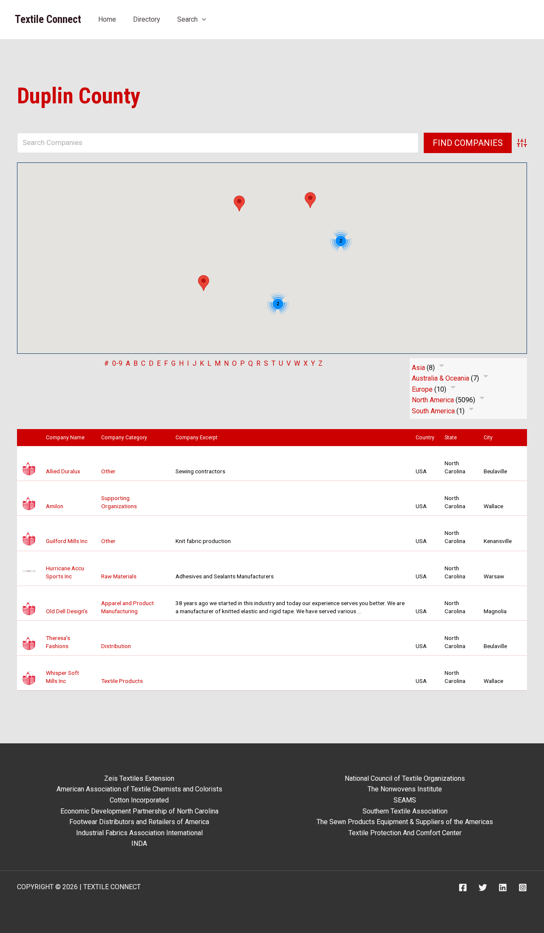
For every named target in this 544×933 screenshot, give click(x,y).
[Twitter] (483, 887)
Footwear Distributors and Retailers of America (139, 822)
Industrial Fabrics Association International (139, 833)
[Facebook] (463, 887)
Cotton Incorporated (139, 800)
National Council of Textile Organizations (405, 778)
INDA (139, 843)
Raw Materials (118, 576)
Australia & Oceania (440, 378)
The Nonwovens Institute (405, 789)
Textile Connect (48, 19)
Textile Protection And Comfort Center (405, 833)
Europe (422, 389)
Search (187, 19)
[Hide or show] (441, 367)
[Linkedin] (503, 887)
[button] (202, 19)
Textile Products (122, 680)
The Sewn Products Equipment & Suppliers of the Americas (405, 822)
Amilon (54, 506)
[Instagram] (522, 887)
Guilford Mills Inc (67, 541)
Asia (418, 368)
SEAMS (405, 800)
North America (433, 400)
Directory (146, 19)
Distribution (116, 646)
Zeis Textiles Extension (139, 778)
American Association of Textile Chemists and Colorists (139, 789)
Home (107, 19)
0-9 (117, 363)
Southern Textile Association (405, 811)
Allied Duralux (63, 471)
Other (108, 471)
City (490, 438)
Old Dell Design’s (67, 611)
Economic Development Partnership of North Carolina (139, 811)
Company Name (67, 438)
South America (433, 411)
